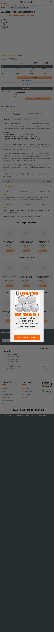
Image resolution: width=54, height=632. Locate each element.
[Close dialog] (42, 292)
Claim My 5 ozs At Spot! (27, 337)
